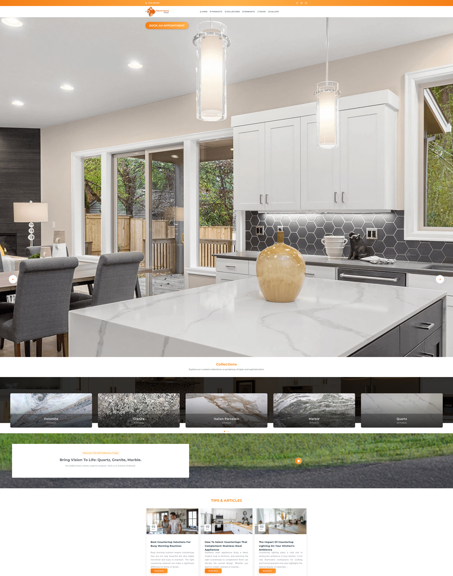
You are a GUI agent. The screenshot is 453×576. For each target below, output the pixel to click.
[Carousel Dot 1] (224, 431)
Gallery (274, 12)
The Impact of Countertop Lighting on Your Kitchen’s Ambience (277, 546)
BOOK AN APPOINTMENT (167, 25)
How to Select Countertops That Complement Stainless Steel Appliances (226, 546)
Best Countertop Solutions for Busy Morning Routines (171, 544)
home (204, 12)
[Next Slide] (440, 279)
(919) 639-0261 (154, 3)
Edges (262, 12)
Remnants (249, 12)
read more (159, 571)
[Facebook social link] (297, 3)
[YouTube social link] (306, 3)
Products (217, 12)
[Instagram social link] (301, 3)
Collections (233, 12)
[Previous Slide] (13, 279)
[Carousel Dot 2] (228, 431)
